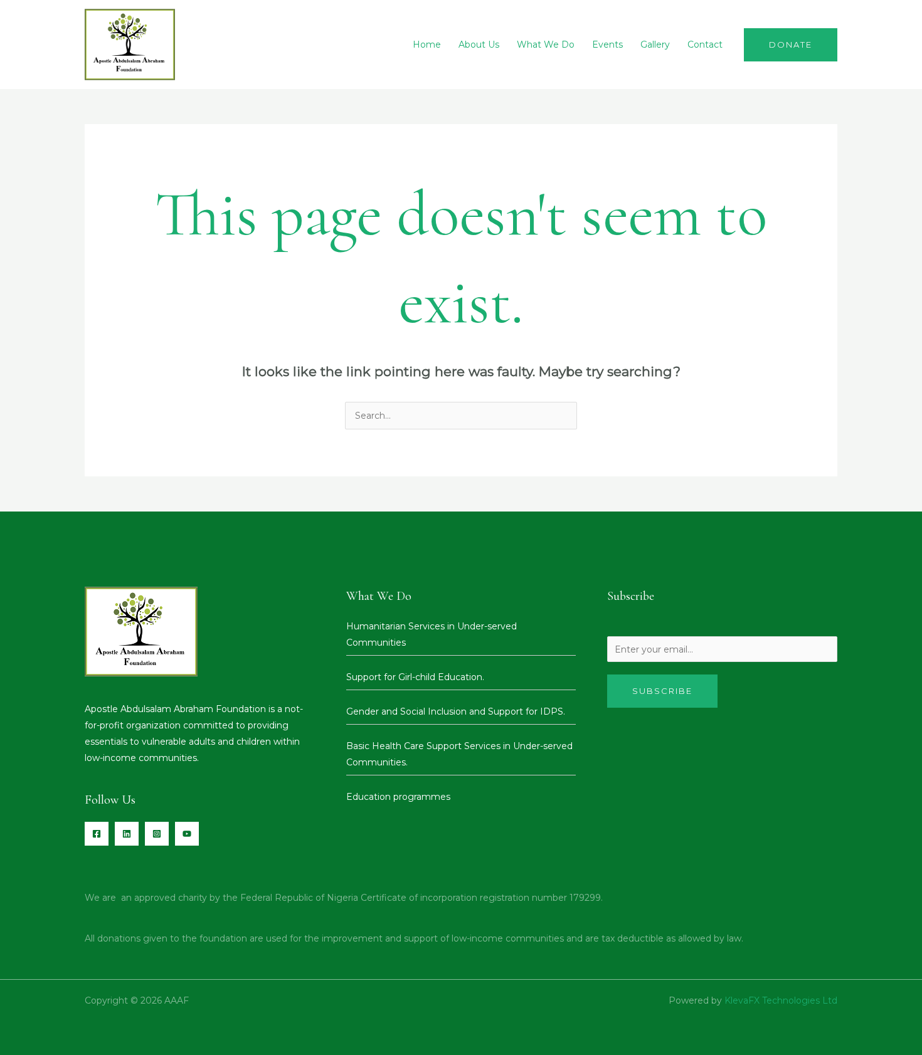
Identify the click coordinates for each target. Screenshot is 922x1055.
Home (427, 44)
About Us (478, 44)
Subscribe (662, 691)
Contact (705, 44)
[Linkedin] (127, 834)
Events (607, 44)
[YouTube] (187, 834)
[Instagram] (157, 834)
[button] (790, 44)
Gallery (655, 44)
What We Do (546, 44)
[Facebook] (97, 834)
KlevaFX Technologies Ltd (780, 1000)
